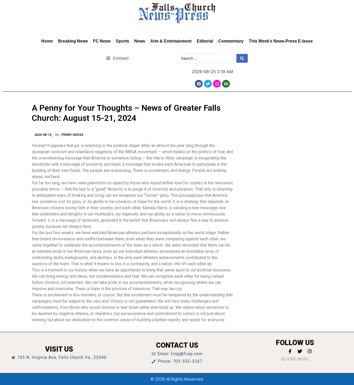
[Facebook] (199, 84)
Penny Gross (72, 135)
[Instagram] (217, 84)
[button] (117, 57)
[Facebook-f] (290, 351)
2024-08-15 (43, 135)
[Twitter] (208, 84)
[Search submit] (242, 58)
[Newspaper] (226, 84)
